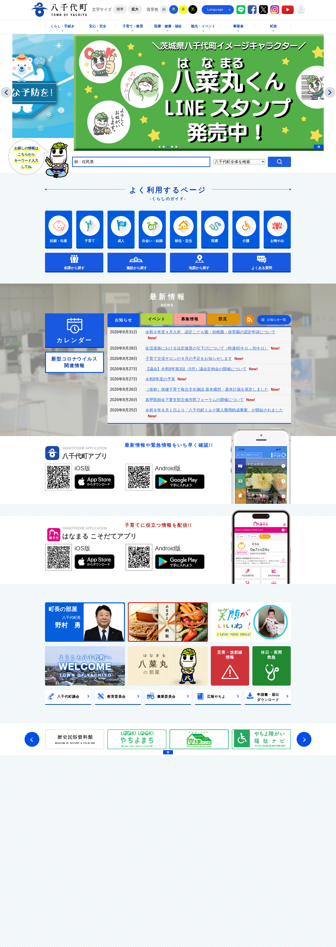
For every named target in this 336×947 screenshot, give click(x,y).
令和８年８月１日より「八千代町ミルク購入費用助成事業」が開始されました (214, 410)
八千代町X (263, 9)
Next (329, 92)
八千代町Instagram (274, 9)
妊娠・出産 (58, 241)
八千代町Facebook (252, 9)
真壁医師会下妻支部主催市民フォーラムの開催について (194, 400)
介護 (246, 241)
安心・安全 (97, 26)
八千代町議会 (68, 696)
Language (215, 9)
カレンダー (74, 340)
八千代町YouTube (288, 9)
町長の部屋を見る (85, 622)
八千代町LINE (240, 9)
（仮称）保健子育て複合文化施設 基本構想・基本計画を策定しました (206, 389)
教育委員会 (116, 696)
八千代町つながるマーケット (300, 10)
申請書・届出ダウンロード (268, 697)
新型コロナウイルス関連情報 (74, 362)
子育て (90, 241)
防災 (223, 319)
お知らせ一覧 (276, 319)
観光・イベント (203, 26)
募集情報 (190, 319)
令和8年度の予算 (160, 379)
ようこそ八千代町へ (85, 666)
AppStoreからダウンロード (95, 481)
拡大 (135, 9)
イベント (156, 319)
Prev (6, 92)
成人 (121, 241)
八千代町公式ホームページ (59, 9)
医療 (214, 241)
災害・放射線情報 (230, 654)
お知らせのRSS (249, 319)
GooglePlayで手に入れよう (180, 481)
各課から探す (74, 268)
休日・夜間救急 (271, 654)
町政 (273, 26)
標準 (120, 9)
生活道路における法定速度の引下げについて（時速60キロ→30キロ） (206, 348)
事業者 (238, 26)
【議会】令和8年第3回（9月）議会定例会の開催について (195, 369)
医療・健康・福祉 (168, 26)
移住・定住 (183, 241)
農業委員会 (166, 696)
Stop (319, 147)
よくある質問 (261, 268)
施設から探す (136, 268)
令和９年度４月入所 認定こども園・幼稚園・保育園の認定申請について (210, 332)
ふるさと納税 (168, 622)
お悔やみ (277, 241)
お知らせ (123, 320)
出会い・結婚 (152, 241)
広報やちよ (216, 696)
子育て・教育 (132, 26)
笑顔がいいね (251, 622)
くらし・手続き (62, 26)
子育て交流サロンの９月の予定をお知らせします (188, 358)
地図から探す (199, 268)
